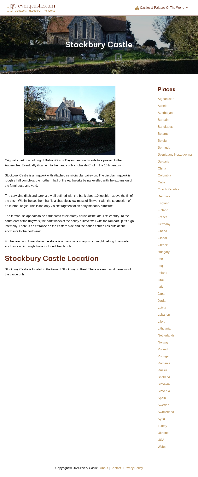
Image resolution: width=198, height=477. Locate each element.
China (162, 168)
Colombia (164, 175)
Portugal (163, 356)
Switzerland (166, 412)
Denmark (164, 196)
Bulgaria (163, 161)
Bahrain (163, 119)
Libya (161, 321)
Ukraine (163, 432)
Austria (162, 105)
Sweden (163, 405)
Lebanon (164, 314)
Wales (162, 446)
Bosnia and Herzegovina (175, 154)
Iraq (160, 265)
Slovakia (164, 384)
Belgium (163, 140)
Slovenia (164, 391)
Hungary (164, 252)
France (162, 217)
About (104, 468)
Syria (161, 419)
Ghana (162, 231)
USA (161, 439)
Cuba (161, 182)
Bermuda (164, 147)
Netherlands (166, 335)
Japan (162, 293)
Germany (164, 224)
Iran (160, 259)
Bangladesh (166, 126)
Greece (163, 245)
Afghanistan (166, 99)
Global (162, 238)
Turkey (162, 426)
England (163, 203)
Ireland (162, 272)
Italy (160, 286)
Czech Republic (169, 189)
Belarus (163, 133)
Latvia (162, 307)
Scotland (164, 377)
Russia (162, 370)
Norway (163, 342)
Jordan (162, 300)
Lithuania (164, 328)
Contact (115, 468)
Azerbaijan (165, 112)
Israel (161, 279)
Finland (163, 210)
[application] (186, 7)
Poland (163, 349)
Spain (162, 398)
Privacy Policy (133, 468)
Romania (164, 363)
